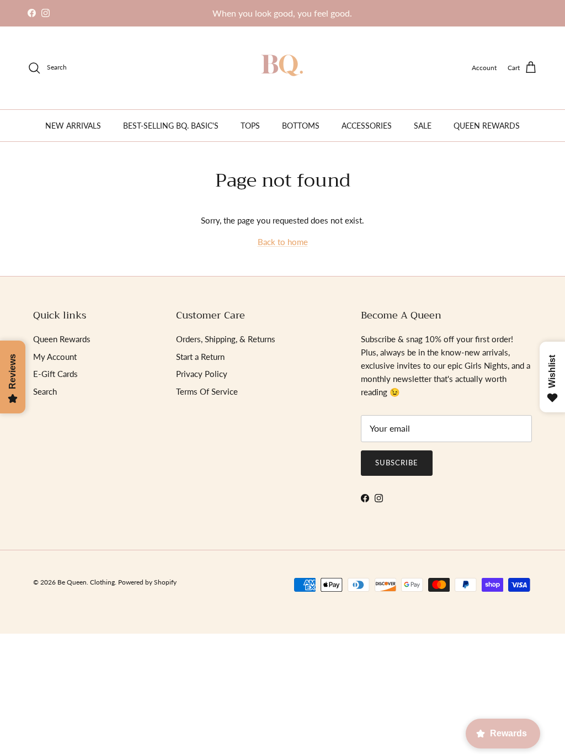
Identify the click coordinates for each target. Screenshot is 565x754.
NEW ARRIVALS (73, 125)
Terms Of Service (207, 391)
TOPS (250, 125)
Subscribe (396, 462)
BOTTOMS (300, 125)
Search (45, 391)
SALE (422, 125)
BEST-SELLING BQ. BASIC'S (170, 125)
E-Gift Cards (55, 374)
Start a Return (200, 357)
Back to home (283, 242)
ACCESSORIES (367, 125)
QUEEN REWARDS (487, 125)
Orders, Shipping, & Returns (225, 339)
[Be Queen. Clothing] (282, 68)
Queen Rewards (61, 339)
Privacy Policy (201, 374)
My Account (55, 357)
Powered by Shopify (147, 582)
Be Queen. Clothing (86, 582)
